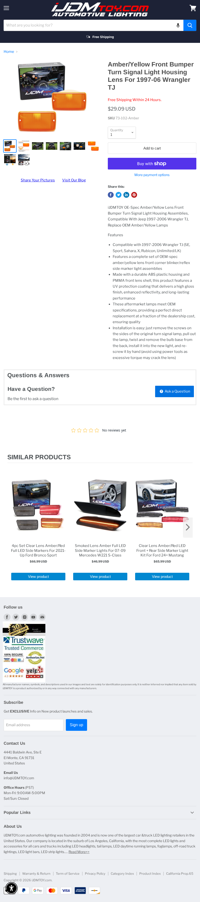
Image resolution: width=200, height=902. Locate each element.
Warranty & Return (36, 873)
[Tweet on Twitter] (118, 195)
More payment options (152, 175)
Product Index (150, 873)
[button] (178, 25)
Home (9, 52)
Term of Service (68, 873)
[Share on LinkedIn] (126, 195)
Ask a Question (177, 391)
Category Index (122, 873)
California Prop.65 (179, 873)
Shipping (10, 873)
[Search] (189, 25)
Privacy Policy (95, 873)
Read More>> (79, 852)
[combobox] (93, 25)
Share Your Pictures (38, 180)
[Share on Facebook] (111, 195)
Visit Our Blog (74, 180)
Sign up (76, 725)
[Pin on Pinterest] (134, 195)
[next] (188, 527)
